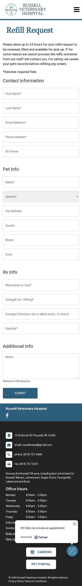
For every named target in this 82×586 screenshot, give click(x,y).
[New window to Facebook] (8, 416)
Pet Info (11, 169)
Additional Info (18, 346)
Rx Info (10, 272)
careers (44, 552)
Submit (20, 393)
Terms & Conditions (36, 581)
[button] (72, 551)
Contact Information (23, 80)
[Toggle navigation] (76, 9)
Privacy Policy (16, 581)
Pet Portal (41, 564)
